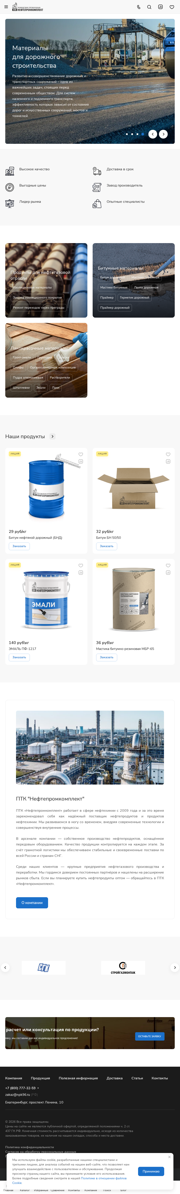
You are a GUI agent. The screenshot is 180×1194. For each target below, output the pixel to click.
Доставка (115, 1078)
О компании (32, 902)
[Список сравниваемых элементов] (160, 7)
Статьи (137, 1078)
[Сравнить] (81, 461)
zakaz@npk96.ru (17, 1095)
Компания (13, 1078)
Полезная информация (78, 1078)
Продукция (40, 1078)
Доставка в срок (120, 169)
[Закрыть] (169, 1157)
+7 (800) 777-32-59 (20, 1088)
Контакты (160, 1078)
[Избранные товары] (172, 7)
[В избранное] (81, 454)
